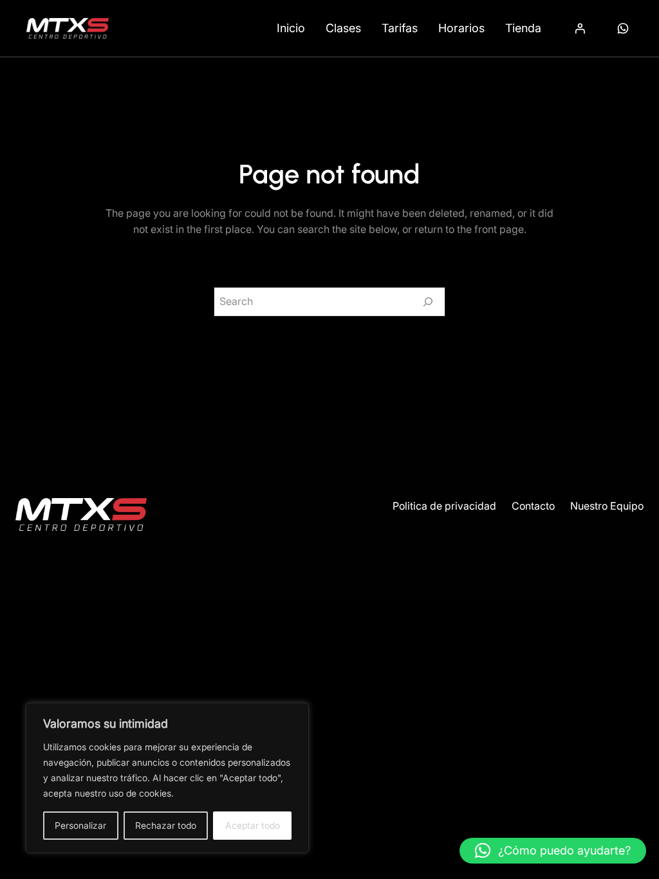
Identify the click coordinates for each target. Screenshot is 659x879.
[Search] (428, 301)
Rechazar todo (165, 825)
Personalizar (80, 825)
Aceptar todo (252, 825)
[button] (552, 851)
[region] (167, 778)
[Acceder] (580, 28)
